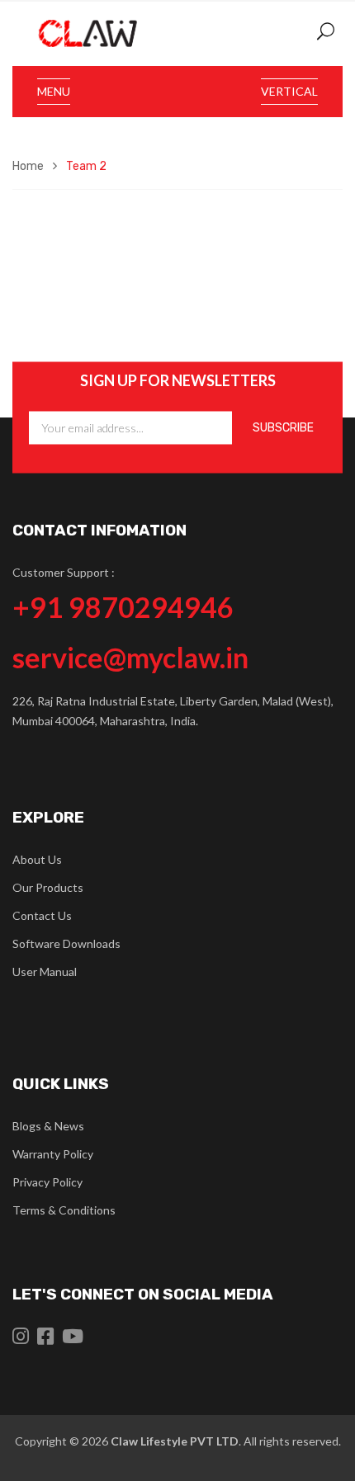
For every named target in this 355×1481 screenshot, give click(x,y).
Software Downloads (66, 943)
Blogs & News (48, 1126)
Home (28, 166)
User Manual (44, 972)
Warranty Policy (52, 1154)
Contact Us (42, 915)
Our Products (47, 887)
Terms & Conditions (64, 1210)
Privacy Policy (47, 1182)
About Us (37, 859)
